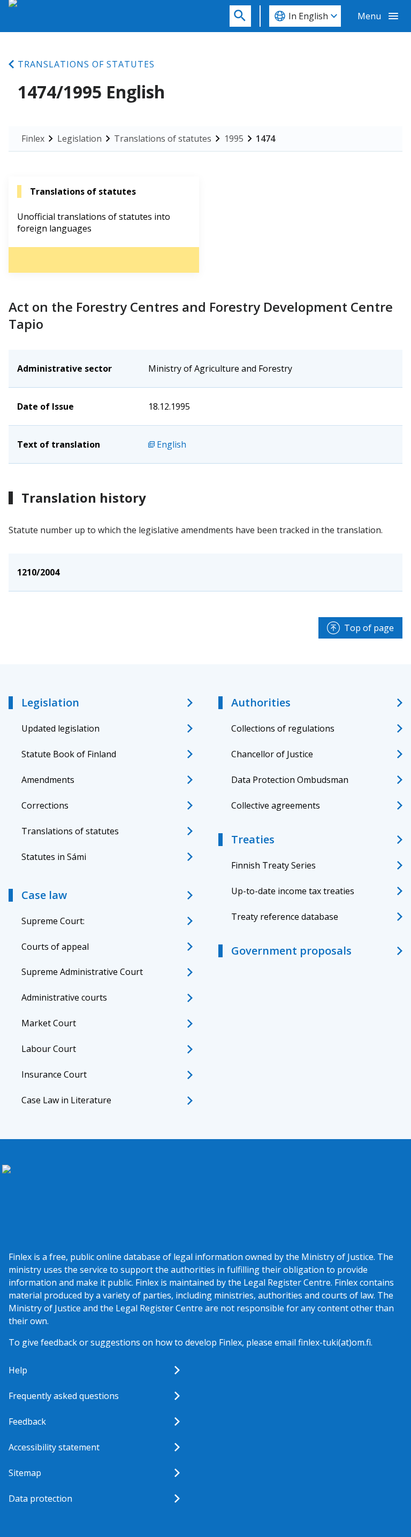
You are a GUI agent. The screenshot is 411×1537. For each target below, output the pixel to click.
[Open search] (240, 16)
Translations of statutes (86, 64)
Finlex (32, 138)
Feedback (27, 1421)
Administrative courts (64, 997)
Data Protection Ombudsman (289, 780)
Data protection (40, 1498)
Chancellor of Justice (272, 754)
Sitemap (25, 1473)
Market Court (48, 1023)
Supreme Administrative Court (82, 972)
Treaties (253, 839)
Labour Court (48, 1049)
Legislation (79, 138)
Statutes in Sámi (53, 857)
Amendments (47, 780)
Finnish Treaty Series (273, 865)
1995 (233, 138)
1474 (265, 138)
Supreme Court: (53, 921)
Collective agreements (275, 805)
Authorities (261, 702)
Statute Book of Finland (68, 754)
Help (18, 1370)
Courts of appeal (55, 946)
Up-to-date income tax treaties (292, 891)
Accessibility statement (54, 1447)
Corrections (44, 805)
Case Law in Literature (66, 1100)
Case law (44, 895)
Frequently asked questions (64, 1396)
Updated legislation (60, 728)
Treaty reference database (284, 917)
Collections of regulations (282, 728)
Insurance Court (54, 1074)
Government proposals (291, 950)
